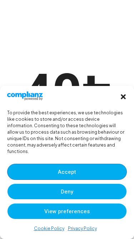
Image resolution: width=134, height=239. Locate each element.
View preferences (67, 211)
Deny (67, 192)
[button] (123, 96)
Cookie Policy (49, 228)
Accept (67, 172)
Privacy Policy (82, 228)
